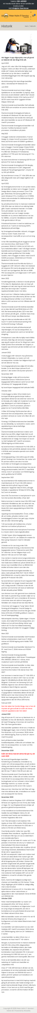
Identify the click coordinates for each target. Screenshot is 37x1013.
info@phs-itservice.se (20, 8)
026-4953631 (21, 1)
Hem (26, 26)
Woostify (27, 1011)
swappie (4, 286)
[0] (33, 16)
